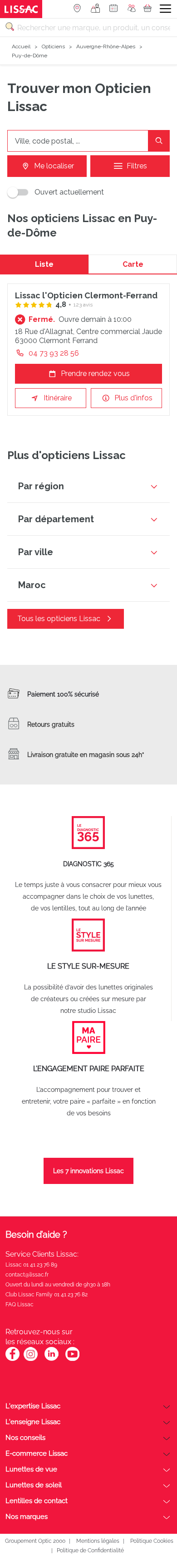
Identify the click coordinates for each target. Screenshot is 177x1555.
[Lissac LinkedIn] (51, 1359)
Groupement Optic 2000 (35, 1541)
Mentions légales (97, 1541)
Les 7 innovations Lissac (88, 1170)
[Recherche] (159, 141)
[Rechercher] (10, 27)
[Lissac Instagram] (31, 1359)
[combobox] (88, 28)
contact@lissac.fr (27, 1275)
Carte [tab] (133, 264)
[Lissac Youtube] (72, 1358)
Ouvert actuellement (69, 192)
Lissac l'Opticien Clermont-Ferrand (86, 295)
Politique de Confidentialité (90, 1550)
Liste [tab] (44, 264)
